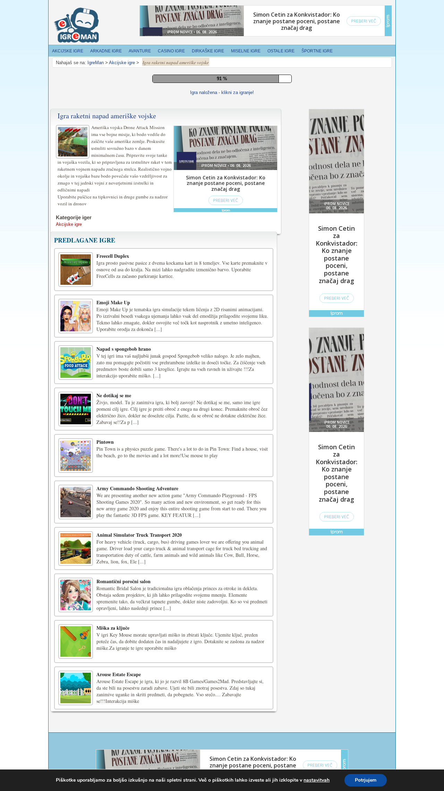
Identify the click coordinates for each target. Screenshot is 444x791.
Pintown (105, 705)
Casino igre (171, 51)
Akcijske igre (67, 51)
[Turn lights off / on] (218, 352)
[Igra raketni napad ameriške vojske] (73, 405)
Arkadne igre (106, 51)
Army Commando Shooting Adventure (137, 752)
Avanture (140, 51)
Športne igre (317, 51)
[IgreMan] (76, 25)
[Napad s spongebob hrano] (75, 626)
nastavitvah (317, 780)
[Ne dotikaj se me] (75, 673)
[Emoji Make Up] (75, 580)
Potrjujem (365, 780)
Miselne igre (246, 51)
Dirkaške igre (208, 51)
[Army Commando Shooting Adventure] (75, 766)
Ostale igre (280, 51)
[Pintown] (75, 719)
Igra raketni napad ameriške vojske (107, 379)
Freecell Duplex (112, 520)
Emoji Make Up (113, 566)
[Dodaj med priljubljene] (234, 352)
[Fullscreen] (203, 352)
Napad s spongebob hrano (123, 612)
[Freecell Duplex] (75, 533)
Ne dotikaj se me (113, 659)
